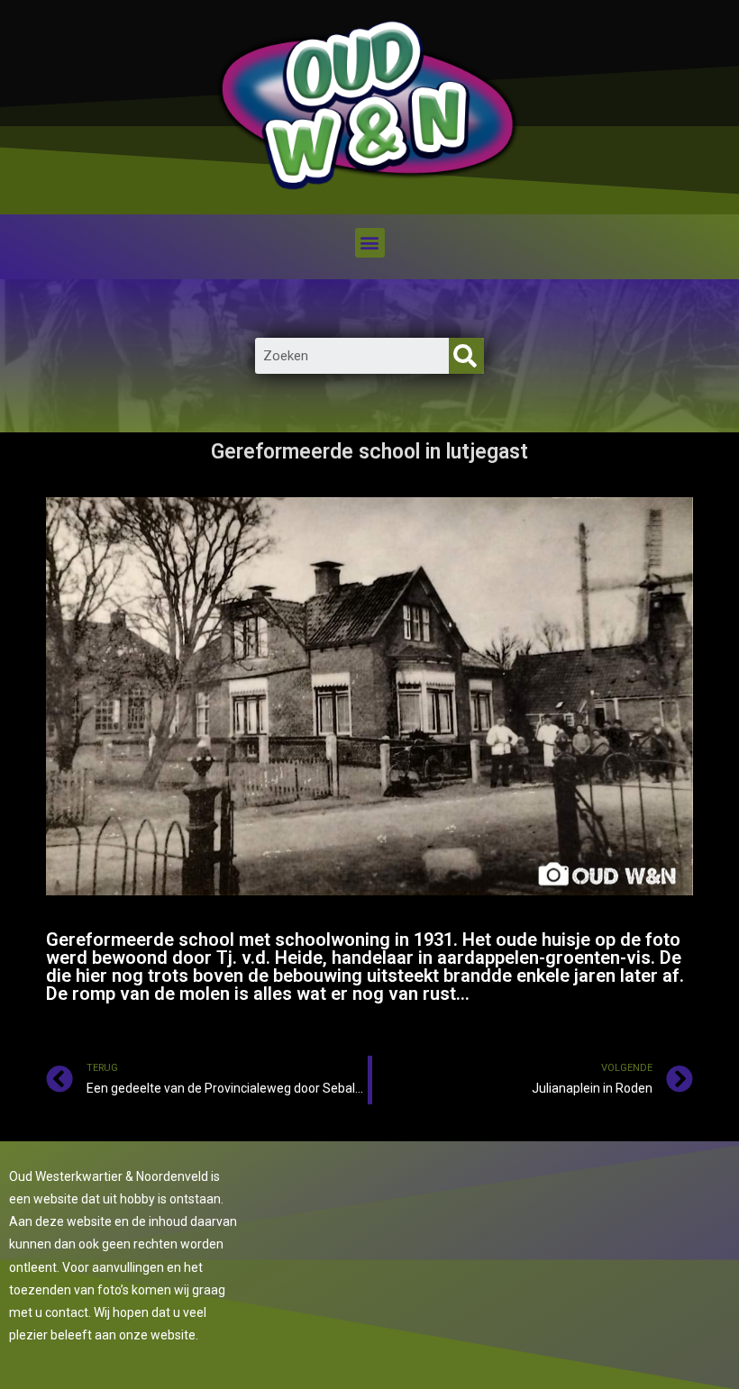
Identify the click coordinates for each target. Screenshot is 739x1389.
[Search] (466, 356)
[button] (370, 243)
